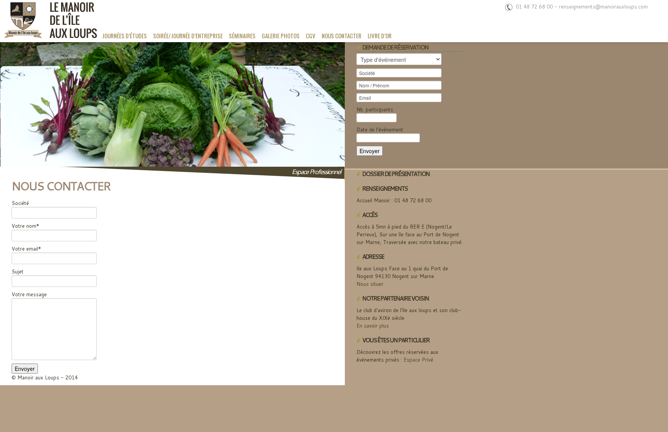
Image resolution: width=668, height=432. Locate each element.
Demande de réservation (395, 47)
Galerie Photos (281, 35)
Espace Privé (418, 359)
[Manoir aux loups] (49, 21)
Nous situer (369, 283)
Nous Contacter (341, 35)
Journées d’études (124, 35)
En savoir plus (372, 325)
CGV (310, 35)
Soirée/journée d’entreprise (188, 35)
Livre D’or (380, 35)
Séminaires (242, 35)
